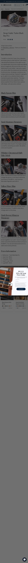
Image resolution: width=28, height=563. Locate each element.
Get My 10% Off (21, 289)
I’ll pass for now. (21, 291)
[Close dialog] (27, 268)
